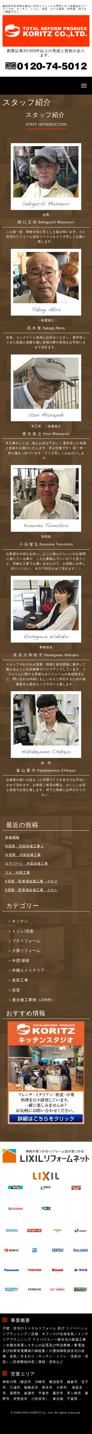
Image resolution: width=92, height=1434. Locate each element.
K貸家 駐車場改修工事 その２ (31, 881)
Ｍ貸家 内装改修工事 (23, 855)
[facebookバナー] (46, 1123)
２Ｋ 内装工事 (17, 872)
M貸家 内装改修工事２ (24, 846)
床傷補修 (12, 837)
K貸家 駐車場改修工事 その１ (31, 890)
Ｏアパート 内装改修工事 (26, 863)
